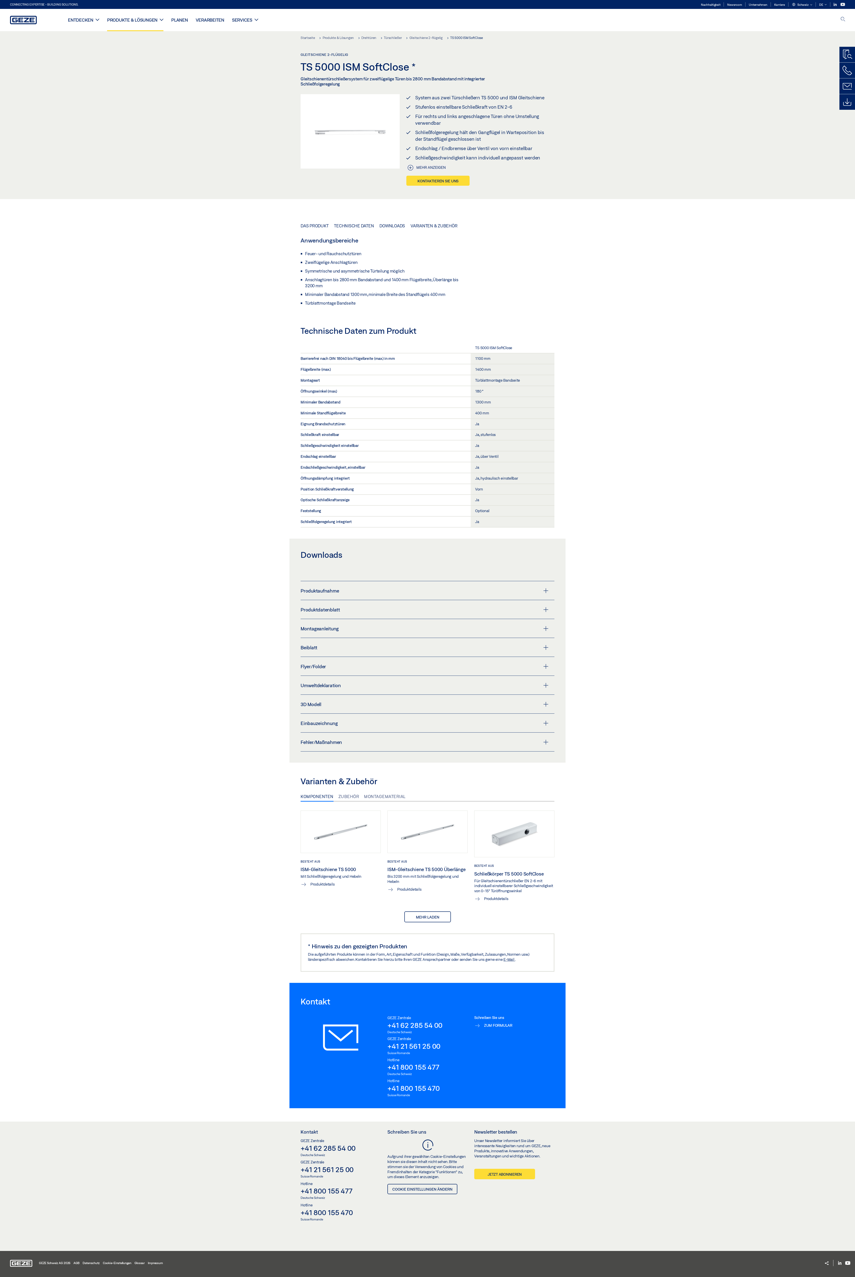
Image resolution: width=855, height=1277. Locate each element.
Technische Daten (354, 225)
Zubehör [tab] (348, 796)
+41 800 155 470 (413, 1088)
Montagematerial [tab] (385, 796)
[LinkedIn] (835, 4)
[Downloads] (847, 102)
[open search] (843, 19)
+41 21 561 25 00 (413, 1046)
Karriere (779, 4)
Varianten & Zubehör (434, 225)
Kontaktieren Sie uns (437, 181)
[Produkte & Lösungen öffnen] (161, 19)
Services (242, 19)
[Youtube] (843, 4)
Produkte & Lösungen (132, 19)
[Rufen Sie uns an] (847, 70)
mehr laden (427, 917)
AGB (76, 1263)
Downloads (392, 225)
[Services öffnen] (256, 19)
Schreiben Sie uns (406, 1131)
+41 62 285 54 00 (414, 1025)
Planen (179, 19)
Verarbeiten (210, 19)
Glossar (139, 1263)
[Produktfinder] (847, 54)
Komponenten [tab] (317, 796)
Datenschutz (91, 1263)
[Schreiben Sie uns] (847, 86)
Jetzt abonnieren (505, 1174)
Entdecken (80, 19)
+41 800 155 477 (413, 1067)
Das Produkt (314, 225)
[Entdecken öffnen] (97, 19)
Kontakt (309, 1131)
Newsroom (734, 4)
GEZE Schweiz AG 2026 (54, 1263)
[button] (802, 5)
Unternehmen (758, 4)
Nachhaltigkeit (711, 4)
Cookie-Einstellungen (117, 1263)
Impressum (155, 1263)
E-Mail (509, 959)
